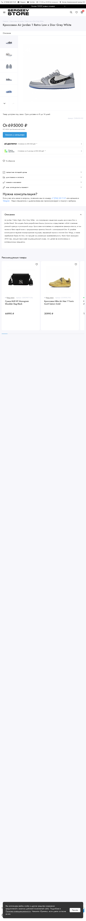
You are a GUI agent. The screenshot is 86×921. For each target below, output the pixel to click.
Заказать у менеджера (14, 135)
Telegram (6, 201)
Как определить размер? (17, 187)
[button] (4, 103)
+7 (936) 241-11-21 (59, 198)
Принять (75, 910)
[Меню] (4, 12)
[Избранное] (76, 12)
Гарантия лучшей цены (16, 172)
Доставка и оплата (15, 177)
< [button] (21, 6)
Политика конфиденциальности (18, 911)
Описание (7, 33)
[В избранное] (36, 264)
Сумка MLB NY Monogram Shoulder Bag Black (17, 302)
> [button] (64, 6)
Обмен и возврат (14, 182)
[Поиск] (71, 12)
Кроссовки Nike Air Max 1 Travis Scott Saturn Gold (59, 302)
